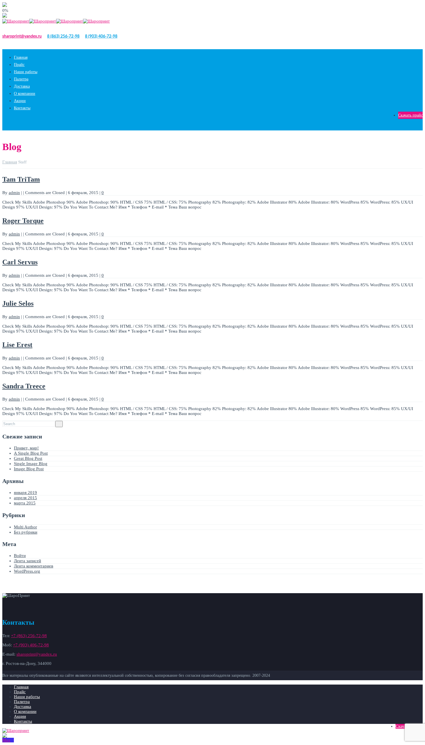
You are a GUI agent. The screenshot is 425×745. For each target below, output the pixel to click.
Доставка (22, 86)
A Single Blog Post (31, 453)
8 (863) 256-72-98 (63, 36)
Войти (20, 555)
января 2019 (25, 492)
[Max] (8, 740)
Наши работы (25, 72)
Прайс (19, 64)
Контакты (22, 108)
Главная (20, 57)
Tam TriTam (21, 179)
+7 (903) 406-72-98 (31, 645)
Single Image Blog (30, 463)
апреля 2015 (25, 497)
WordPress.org (27, 571)
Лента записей (27, 560)
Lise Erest (17, 344)
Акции (20, 101)
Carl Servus (20, 262)
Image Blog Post (29, 468)
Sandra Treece (23, 386)
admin (14, 192)
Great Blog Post (28, 458)
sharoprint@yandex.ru (22, 36)
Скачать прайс (410, 115)
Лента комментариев (33, 566)
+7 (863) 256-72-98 (29, 635)
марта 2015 (25, 503)
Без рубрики (25, 532)
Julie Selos (18, 303)
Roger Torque (23, 220)
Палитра (21, 79)
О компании (24, 93)
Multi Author (25, 527)
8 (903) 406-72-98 (101, 36)
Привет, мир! (26, 448)
